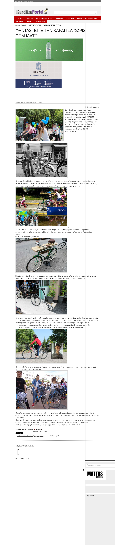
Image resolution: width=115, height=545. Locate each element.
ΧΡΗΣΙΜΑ (29, 21)
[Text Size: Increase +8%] (18, 450)
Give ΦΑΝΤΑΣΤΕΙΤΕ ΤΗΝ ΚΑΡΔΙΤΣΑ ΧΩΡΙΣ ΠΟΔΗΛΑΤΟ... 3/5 (38, 429)
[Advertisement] (55, 94)
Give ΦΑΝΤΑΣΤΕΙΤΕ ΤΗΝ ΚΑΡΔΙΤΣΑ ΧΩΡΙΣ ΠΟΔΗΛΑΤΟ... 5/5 (42, 429)
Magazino (24, 25)
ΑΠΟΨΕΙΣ (30, 18)
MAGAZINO (59, 18)
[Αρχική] (32, 10)
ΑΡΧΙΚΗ (20, 18)
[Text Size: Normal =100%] (18, 454)
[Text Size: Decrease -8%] (18, 452)
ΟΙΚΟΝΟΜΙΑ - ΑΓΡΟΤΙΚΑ (44, 18)
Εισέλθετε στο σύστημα (25, 436)
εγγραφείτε (38, 436)
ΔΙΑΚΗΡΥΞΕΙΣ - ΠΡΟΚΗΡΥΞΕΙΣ (87, 18)
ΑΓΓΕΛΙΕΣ (19, 21)
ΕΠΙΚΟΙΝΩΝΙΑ (40, 21)
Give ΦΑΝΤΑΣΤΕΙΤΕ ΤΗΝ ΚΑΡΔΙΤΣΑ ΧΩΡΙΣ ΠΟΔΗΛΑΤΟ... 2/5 (36, 429)
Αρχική (17, 25)
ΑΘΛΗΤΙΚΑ (70, 18)
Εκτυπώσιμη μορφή (93, 107)
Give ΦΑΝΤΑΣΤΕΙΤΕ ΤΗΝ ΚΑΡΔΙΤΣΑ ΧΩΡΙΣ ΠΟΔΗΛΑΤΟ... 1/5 (34, 429)
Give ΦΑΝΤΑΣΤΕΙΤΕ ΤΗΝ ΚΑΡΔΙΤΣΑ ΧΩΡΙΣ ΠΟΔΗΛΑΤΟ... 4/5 (40, 429)
